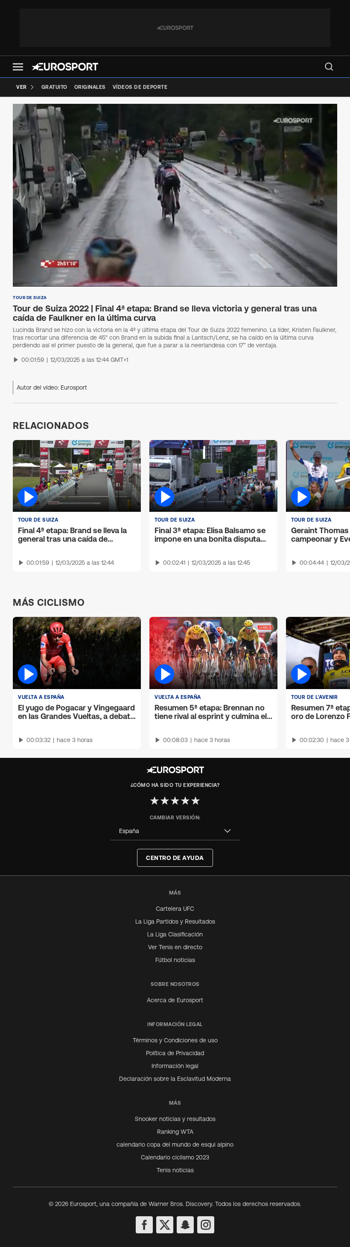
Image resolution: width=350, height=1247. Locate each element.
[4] (185, 800)
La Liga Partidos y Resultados (175, 921)
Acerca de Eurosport (175, 1000)
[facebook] (144, 1224)
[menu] (329, 66)
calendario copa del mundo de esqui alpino (175, 1144)
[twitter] (164, 1224)
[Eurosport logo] (65, 66)
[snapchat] (185, 1224)
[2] (165, 800)
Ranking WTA (175, 1131)
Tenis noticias (175, 1170)
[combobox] (175, 831)
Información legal (175, 1065)
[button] (18, 66)
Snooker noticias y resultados (175, 1118)
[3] (175, 800)
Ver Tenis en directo (175, 947)
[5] (195, 800)
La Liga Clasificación (175, 934)
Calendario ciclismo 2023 (175, 1157)
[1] (154, 800)
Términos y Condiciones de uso (175, 1040)
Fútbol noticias (175, 960)
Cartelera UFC (175, 908)
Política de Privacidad (175, 1053)
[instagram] (205, 1224)
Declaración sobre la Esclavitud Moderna (175, 1078)
